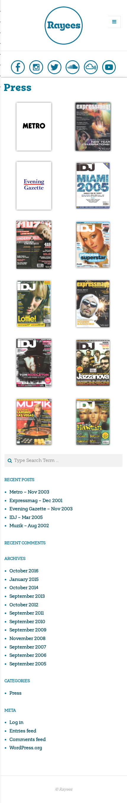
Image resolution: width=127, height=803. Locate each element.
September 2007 (27, 647)
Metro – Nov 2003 (29, 492)
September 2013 (27, 596)
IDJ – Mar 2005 (26, 517)
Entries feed (22, 731)
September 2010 (27, 621)
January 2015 (24, 579)
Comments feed (27, 739)
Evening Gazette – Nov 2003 (41, 509)
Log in (16, 722)
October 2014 (23, 587)
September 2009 (27, 630)
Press (15, 693)
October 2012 (23, 604)
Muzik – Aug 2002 (29, 525)
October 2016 (23, 571)
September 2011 (26, 613)
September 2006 (27, 655)
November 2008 (27, 638)
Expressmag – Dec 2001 (35, 500)
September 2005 (27, 664)
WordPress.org (25, 747)
